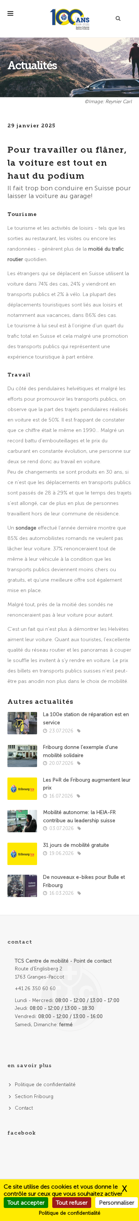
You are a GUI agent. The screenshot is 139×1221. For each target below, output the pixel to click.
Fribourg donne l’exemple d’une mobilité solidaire (80, 751)
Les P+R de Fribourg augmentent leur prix (86, 784)
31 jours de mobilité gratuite (76, 845)
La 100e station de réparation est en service (86, 718)
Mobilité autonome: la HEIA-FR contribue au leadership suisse (79, 816)
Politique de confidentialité (45, 1084)
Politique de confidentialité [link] (69, 1213)
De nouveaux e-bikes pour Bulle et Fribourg (84, 881)
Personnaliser (116, 1202)
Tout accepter (25, 1202)
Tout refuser (71, 1202)
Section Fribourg (34, 1096)
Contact (24, 1108)
